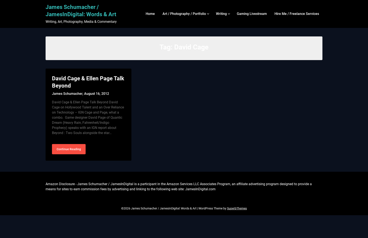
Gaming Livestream (252, 14)
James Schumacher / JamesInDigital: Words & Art (81, 10)
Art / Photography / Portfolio (184, 14)
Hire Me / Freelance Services (297, 14)
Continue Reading (69, 149)
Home (150, 14)
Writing (221, 14)
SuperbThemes (237, 208)
